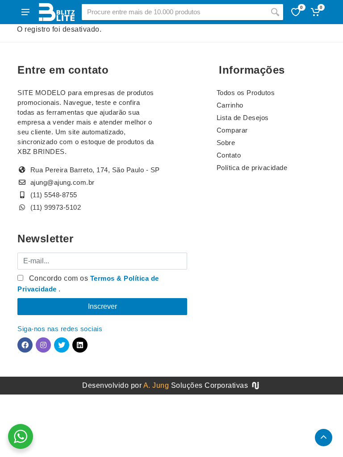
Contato (229, 155)
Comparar (232, 130)
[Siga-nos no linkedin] (80, 345)
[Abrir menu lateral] (25, 12)
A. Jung (156, 385)
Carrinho (230, 105)
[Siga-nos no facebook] (25, 345)
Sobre (226, 142)
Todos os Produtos (246, 92)
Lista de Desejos (243, 117)
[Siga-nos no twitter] (61, 345)
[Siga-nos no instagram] (43, 345)
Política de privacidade (252, 167)
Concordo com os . (88, 283)
